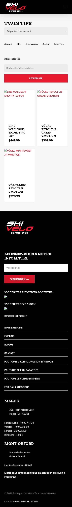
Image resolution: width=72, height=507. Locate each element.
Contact (9, 353)
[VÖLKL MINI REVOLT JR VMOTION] (19, 164)
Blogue (8, 344)
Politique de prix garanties (21, 370)
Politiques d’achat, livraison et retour (28, 362)
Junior (46, 44)
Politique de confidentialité (22, 378)
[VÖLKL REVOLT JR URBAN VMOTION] (52, 105)
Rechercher (36, 78)
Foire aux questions (16, 387)
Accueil (8, 44)
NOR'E (34, 501)
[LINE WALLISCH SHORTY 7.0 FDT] (19, 105)
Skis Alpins (32, 44)
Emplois (9, 336)
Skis (19, 44)
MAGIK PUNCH (21, 501)
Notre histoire (13, 328)
